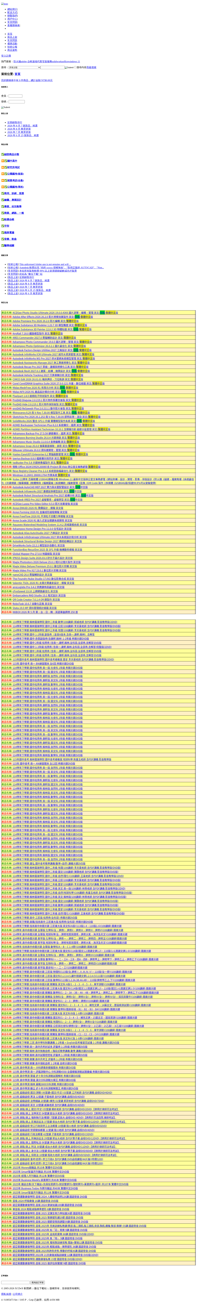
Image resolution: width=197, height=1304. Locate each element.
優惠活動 (12, 43)
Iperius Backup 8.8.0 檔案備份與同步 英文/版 (42, 458)
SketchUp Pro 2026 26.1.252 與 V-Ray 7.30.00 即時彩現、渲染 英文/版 (57, 416)
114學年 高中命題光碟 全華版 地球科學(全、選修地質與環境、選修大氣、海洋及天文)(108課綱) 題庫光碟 (70, 934)
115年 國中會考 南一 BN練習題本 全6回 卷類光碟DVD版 (43, 663)
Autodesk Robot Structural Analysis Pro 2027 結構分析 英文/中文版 (53, 495)
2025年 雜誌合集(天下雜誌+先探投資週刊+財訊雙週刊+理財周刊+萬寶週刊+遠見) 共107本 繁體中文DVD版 (71, 1184)
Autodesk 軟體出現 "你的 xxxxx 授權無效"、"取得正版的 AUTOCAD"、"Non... (61, 267)
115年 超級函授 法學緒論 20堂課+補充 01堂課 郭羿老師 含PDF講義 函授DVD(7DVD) (58, 1101)
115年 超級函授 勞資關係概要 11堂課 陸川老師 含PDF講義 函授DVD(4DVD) (53, 1130)
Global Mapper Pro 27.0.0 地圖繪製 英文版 (36, 553)
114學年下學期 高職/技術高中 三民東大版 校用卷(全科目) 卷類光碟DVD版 (53, 921)
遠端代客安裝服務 (42, 61)
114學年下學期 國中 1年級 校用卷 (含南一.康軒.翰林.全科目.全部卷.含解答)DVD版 (57, 651)
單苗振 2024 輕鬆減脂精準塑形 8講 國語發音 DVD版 (41, 1209)
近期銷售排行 (14, 122)
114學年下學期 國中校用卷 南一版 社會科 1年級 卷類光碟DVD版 (48, 667)
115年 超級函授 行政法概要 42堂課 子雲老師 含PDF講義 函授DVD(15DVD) (53, 1134)
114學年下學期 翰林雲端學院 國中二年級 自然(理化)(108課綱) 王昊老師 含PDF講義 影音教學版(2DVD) (68, 876)
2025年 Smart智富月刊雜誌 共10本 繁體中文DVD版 (41, 1171)
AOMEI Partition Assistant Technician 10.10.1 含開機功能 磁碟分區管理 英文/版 (61, 429)
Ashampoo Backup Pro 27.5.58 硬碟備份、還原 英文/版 (48, 433)
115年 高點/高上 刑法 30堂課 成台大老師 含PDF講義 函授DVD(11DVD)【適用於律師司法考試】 (65, 1146)
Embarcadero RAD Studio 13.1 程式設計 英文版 (39, 595)
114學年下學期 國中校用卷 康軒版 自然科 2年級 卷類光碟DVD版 (48, 705)
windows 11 (74, 61)
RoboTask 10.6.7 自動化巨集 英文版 (32, 603)
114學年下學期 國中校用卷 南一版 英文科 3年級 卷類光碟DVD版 (48, 730)
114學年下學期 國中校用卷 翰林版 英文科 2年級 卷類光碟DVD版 (48, 822)
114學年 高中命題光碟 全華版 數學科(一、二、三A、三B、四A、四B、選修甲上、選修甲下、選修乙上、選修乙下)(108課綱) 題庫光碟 (86, 959)
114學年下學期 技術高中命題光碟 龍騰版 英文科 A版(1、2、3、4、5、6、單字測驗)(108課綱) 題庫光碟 (69, 984)
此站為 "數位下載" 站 (30, 274)
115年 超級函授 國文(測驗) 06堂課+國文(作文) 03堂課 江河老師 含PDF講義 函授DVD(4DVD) (62, 1092)
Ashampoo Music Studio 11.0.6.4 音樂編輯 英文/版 (46, 441)
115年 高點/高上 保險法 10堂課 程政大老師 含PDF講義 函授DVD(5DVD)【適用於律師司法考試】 (65, 1155)
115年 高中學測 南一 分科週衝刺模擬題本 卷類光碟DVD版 (44, 1067)
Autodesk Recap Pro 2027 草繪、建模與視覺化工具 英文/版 (50, 366)
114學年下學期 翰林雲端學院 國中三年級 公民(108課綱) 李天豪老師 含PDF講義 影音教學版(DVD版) (67, 626)
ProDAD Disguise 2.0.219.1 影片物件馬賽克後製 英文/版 (48, 400)
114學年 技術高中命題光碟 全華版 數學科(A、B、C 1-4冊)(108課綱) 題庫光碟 (55, 946)
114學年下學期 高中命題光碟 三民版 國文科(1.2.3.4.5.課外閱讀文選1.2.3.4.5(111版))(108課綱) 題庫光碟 (69, 976)
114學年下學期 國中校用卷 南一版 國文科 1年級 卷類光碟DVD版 (48, 672)
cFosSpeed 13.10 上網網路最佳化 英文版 (35, 591)
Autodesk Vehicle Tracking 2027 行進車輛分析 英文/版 (48, 375)
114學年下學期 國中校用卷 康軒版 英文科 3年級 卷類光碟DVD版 (48, 842)
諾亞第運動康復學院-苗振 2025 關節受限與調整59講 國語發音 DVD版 (50, 1221)
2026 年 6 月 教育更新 (31, 293)
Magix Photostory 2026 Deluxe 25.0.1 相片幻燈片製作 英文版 (47, 562)
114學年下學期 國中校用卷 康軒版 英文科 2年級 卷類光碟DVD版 (48, 709)
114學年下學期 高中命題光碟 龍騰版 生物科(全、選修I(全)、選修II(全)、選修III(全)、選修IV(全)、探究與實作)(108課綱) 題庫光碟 (83, 996)
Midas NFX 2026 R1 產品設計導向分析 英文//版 (46, 391)
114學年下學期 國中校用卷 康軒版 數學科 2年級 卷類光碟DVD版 (48, 713)
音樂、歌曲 (10, 239)
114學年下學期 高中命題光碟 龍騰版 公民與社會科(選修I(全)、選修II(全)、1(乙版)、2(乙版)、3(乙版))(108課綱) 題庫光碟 (78, 1026)
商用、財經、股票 (14, 193)
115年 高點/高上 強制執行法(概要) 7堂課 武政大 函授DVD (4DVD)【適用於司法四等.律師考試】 (64, 1117)
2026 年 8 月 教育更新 (19, 129)
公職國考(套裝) (15, 173)
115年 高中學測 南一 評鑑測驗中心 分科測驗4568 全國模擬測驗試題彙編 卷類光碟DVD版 (61, 1071)
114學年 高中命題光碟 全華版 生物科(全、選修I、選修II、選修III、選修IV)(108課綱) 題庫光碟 (64, 955)
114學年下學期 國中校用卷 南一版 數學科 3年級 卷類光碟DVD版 (48, 734)
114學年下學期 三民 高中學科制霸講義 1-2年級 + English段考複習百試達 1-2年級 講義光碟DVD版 (66, 1042)
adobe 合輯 (26, 61)
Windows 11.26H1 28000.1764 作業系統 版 (41, 475)
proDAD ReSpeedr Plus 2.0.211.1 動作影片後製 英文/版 (48, 408)
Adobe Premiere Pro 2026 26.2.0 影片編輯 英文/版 (46, 321)
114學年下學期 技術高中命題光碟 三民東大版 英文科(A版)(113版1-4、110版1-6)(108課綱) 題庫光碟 (67, 926)
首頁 (9, 34)
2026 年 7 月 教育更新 (19, 132)
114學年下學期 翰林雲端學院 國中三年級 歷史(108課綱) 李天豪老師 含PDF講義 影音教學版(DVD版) (67, 909)
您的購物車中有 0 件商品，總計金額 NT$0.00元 (27, 80)
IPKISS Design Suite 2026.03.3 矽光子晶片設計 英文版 (43, 558)
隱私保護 (6, 1294)
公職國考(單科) (15, 187)
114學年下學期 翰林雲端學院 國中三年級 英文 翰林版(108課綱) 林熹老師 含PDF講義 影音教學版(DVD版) (69, 896)
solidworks (57, 61)
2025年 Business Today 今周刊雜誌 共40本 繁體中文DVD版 (45, 1188)
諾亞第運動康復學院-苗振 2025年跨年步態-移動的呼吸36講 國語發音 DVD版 (54, 1250)
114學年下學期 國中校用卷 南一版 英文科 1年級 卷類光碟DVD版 (48, 772)
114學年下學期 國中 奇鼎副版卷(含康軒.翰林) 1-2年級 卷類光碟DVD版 (51, 638)
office (65, 61)
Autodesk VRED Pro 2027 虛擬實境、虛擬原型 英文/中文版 (47, 499)
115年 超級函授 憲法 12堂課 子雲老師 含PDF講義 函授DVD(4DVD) (49, 1096)
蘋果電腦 (9, 232)
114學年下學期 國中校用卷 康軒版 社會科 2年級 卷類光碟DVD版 (48, 809)
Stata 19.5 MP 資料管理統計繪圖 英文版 (35, 608)
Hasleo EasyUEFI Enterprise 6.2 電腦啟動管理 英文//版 (50, 454)
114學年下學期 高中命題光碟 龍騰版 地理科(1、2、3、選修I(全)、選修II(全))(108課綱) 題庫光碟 (65, 1021)
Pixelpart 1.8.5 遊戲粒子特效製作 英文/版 (40, 396)
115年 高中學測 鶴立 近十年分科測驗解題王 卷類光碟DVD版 (45, 1088)
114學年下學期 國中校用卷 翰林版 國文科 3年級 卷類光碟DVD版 (48, 855)
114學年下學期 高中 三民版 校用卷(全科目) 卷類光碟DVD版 (45, 917)
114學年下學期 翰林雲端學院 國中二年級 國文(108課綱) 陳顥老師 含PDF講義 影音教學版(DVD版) (65, 871)
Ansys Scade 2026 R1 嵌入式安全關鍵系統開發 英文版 (42, 520)
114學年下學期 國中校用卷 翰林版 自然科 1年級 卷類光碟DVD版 (48, 788)
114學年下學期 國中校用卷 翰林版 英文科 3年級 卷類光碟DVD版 (48, 751)
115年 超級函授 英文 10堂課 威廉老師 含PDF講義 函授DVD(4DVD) (49, 1105)
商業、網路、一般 (14, 213)
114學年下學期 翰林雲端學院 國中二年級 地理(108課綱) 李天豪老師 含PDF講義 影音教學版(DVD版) (67, 867)
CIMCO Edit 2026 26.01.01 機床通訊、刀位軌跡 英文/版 (48, 379)
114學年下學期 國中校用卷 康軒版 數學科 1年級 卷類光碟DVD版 (48, 684)
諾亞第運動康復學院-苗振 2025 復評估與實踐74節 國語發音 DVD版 (49, 1263)
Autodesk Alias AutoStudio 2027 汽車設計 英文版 (40, 533)
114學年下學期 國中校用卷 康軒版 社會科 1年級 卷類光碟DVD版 (48, 780)
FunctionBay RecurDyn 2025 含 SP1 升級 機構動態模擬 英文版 (47, 549)
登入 (3, 55)
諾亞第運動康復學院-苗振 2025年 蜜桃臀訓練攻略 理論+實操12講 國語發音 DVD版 (58, 1242)
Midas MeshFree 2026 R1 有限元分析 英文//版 (45, 387)
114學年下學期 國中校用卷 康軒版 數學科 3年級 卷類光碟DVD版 (48, 847)
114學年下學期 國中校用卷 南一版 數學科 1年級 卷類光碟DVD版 (48, 776)
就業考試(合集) (15, 180)
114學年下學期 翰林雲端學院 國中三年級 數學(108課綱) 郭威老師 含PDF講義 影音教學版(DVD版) (65, 905)
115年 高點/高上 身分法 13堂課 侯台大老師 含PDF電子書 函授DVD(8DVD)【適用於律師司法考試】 (66, 1151)
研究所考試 (13, 167)
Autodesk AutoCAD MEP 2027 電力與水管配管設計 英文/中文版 (50, 487)
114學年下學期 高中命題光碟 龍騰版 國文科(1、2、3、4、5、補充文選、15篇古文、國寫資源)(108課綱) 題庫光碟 (75, 1017)
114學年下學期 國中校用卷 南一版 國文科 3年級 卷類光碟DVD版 (48, 834)
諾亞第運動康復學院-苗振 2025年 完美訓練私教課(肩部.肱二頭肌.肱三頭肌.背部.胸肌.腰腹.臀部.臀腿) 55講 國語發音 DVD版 (79, 1225)
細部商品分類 (11, 154)
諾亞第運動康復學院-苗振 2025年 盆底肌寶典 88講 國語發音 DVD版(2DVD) (53, 1234)
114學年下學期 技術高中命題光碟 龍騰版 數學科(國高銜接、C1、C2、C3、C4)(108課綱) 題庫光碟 (66, 1034)
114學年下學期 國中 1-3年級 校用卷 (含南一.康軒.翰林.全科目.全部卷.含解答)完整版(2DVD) (62, 647)
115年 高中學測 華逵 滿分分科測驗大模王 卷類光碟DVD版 (44, 1080)
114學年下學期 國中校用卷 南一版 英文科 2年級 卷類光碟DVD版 (48, 801)
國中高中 (12, 160)
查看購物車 (13, 25)
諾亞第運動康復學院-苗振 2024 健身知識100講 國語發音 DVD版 (47, 1205)
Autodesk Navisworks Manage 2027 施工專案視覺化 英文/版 (51, 362)
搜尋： (5, 67)
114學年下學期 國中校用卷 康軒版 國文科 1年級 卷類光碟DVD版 (48, 784)
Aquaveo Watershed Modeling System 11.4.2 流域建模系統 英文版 (50, 524)
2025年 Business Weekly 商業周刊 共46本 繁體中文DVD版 (45, 1180)
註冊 (8, 55)
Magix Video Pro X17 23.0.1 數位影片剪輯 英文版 (39, 570)
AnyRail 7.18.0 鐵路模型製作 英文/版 (38, 333)
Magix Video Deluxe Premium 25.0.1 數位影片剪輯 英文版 (45, 566)
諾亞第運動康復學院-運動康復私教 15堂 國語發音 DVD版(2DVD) (47, 1259)
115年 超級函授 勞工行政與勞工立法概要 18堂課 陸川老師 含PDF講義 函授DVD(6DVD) (60, 1126)
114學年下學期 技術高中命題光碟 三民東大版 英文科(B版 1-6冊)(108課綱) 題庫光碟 (58, 1013)
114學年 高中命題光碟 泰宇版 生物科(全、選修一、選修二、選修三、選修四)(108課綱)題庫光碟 (65, 963)
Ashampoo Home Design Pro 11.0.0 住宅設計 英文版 (42, 528)
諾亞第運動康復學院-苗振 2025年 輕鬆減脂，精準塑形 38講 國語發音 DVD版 (54, 1246)
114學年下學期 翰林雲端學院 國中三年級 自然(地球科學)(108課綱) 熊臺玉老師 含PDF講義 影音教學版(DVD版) (72, 892)
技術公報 (12, 47)
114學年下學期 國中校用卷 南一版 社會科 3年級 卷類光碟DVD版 (48, 830)
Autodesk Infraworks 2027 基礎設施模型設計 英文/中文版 (47, 491)
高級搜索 (91, 67)
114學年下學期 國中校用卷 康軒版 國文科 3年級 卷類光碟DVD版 (48, 742)
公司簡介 (18, 1294)
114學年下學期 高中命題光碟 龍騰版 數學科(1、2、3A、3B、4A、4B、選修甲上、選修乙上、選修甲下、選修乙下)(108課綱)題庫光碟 (86, 992)
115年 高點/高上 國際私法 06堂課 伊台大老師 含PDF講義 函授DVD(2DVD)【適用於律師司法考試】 (66, 1142)
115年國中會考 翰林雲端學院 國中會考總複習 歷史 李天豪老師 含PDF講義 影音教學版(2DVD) (63, 659)
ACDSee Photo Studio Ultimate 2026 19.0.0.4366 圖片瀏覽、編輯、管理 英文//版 (65, 312)
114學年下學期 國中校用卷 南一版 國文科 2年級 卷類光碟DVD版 (48, 701)
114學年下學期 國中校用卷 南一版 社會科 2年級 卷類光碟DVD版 (48, 697)
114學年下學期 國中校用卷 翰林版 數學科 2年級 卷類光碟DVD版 (48, 826)
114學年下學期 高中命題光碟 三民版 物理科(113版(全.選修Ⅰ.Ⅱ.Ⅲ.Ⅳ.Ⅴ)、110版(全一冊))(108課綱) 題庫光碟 (72, 971)
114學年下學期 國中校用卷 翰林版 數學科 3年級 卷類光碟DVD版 (48, 755)
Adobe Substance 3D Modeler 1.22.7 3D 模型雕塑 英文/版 (50, 325)
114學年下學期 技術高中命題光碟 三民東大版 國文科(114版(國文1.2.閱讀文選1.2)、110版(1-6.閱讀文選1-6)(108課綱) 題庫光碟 (82, 951)
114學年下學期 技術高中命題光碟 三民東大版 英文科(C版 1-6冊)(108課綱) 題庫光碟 (58, 1038)
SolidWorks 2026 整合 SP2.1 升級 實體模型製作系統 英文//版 (54, 421)
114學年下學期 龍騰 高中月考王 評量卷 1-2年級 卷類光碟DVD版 (47, 1059)
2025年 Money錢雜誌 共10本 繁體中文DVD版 (37, 1167)
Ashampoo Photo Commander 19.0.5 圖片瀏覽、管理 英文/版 (52, 342)
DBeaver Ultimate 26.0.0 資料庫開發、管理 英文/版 (46, 450)
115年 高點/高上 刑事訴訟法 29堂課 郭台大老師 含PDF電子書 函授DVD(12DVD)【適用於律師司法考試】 (69, 1138)
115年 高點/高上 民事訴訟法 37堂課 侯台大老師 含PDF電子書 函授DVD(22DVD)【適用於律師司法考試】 (69, 1121)
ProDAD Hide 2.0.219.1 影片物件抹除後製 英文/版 (45, 404)
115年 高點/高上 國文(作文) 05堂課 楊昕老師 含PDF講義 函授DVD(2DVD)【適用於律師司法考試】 (66, 1109)
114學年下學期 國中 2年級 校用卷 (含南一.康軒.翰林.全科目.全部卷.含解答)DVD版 (57, 642)
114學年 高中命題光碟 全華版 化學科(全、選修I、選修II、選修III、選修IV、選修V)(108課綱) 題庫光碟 (68, 930)
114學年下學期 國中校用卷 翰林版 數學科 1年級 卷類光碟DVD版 (48, 797)
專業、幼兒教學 (13, 206)
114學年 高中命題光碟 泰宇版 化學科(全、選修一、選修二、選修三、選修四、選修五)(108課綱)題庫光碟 (70, 938)
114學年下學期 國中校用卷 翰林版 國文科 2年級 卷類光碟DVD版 (48, 722)
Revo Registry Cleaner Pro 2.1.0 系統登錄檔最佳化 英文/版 (50, 471)
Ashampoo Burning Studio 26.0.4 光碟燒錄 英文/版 (46, 437)
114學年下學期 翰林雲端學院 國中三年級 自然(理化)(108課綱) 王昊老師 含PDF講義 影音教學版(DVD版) (69, 913)
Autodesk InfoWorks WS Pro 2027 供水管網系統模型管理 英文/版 (54, 358)
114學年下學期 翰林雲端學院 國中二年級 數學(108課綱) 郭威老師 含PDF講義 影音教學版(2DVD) (65, 622)
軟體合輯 (9, 219)
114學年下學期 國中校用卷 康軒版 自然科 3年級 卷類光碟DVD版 (48, 838)
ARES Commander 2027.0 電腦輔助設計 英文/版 (44, 337)
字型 (6, 226)
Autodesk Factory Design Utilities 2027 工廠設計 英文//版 (52, 350)
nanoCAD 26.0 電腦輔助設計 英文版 (32, 574)
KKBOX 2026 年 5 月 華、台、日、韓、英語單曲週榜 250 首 (45, 612)
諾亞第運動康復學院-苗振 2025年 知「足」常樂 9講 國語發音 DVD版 (50, 1230)
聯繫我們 (12, 15)
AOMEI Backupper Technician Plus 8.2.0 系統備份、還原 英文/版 (54, 425)
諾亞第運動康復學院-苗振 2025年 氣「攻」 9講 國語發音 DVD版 (47, 1238)
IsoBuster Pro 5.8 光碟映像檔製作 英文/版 (41, 462)
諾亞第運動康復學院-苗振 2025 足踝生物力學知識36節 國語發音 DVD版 (52, 1213)
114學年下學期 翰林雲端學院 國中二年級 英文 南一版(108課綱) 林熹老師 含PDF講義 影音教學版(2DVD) (69, 888)
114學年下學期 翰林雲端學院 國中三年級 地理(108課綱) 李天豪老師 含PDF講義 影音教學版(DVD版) (67, 630)
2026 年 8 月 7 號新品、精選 (22, 125)
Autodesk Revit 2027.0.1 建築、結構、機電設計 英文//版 (51, 371)
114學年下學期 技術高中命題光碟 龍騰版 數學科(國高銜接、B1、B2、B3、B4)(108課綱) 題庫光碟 (66, 1009)
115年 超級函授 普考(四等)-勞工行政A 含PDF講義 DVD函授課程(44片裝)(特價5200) (58, 1159)
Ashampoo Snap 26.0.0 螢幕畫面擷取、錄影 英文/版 (47, 446)
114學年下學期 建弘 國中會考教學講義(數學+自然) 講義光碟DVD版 (49, 863)
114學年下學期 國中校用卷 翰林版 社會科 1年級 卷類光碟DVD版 (48, 688)
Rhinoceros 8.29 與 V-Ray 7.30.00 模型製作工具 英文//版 (51, 412)
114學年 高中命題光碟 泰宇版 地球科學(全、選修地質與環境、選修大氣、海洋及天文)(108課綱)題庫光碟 (70, 942)
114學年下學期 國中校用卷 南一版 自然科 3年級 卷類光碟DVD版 (48, 726)
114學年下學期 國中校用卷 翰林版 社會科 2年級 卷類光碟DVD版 (48, 717)
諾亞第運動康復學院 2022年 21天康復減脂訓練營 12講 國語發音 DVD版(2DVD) (55, 1255)
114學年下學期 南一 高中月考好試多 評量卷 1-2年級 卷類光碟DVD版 (50, 1046)
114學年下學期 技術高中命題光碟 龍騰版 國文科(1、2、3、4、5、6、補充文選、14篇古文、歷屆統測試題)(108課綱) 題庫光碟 (82, 1005)
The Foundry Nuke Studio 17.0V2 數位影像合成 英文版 (43, 578)
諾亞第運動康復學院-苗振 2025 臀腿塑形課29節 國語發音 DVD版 (48, 1217)
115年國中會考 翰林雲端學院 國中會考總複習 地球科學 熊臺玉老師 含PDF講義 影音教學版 (62, 759)
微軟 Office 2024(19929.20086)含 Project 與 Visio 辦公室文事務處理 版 (57, 466)
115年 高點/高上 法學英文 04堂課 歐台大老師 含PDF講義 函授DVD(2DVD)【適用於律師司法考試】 (66, 1113)
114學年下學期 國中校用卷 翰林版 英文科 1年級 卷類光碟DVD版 (48, 792)
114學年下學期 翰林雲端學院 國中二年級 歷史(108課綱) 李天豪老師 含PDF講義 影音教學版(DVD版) (67, 884)
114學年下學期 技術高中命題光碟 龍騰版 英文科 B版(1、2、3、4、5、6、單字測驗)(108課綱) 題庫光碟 (69, 1030)
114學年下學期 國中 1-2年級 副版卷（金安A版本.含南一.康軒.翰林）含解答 (54, 634)
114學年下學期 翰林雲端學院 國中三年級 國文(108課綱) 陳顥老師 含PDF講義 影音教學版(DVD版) (65, 901)
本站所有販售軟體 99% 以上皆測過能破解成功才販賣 (48, 270)
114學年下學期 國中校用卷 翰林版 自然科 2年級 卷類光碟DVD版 (48, 817)
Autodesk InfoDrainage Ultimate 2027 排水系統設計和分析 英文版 (50, 537)
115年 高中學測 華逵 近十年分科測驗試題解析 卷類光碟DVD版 (47, 1076)
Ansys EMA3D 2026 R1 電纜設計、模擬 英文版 (38, 508)
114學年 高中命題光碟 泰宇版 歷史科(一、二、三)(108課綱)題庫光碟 (50, 967)
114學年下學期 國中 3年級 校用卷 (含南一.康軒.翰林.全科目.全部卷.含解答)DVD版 (57, 655)
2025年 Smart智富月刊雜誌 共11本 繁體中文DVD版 (41, 1192)
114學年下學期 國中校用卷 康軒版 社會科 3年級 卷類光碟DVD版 (48, 738)
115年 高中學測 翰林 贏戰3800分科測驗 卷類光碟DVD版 (43, 1084)
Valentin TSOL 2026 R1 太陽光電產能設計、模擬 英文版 (43, 583)
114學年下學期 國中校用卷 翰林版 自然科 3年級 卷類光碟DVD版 (48, 747)
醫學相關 (9, 245)
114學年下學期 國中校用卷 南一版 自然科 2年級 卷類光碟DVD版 (48, 859)
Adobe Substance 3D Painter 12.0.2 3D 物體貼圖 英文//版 (52, 329)
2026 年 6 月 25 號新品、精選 (23, 135)
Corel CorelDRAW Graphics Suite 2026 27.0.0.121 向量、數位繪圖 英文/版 (59, 383)
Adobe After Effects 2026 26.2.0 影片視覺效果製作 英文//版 (53, 317)
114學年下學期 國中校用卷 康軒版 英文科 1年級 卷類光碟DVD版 (48, 680)
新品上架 (12, 37)
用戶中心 (12, 19)
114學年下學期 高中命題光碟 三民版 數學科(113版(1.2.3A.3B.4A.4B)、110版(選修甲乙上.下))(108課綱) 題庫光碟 (74, 980)
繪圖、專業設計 (13, 200)
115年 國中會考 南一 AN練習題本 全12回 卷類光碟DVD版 (44, 763)
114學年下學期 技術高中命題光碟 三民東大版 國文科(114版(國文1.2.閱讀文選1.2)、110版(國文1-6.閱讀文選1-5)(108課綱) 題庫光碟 (84, 988)
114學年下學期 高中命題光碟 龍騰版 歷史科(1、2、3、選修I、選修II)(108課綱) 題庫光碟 (61, 1001)
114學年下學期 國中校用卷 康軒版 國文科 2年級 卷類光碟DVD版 (48, 813)
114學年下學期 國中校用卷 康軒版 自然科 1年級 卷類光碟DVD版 (48, 676)
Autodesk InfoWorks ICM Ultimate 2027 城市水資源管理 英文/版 (53, 354)
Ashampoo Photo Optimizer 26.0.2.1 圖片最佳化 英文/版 (49, 346)
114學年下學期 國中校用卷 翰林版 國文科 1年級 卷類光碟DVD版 (48, 692)
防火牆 (17, 61)
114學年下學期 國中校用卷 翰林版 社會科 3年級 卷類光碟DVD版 (48, 851)
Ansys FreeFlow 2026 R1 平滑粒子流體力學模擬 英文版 (43, 516)
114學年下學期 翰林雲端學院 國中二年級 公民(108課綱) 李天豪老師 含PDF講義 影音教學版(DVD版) (67, 880)
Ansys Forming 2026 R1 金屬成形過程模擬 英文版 (40, 512)
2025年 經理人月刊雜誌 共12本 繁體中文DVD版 (38, 1176)
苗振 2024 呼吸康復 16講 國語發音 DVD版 (35, 1201)
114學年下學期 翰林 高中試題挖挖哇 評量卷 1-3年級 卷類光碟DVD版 (50, 1055)
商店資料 (12, 50)
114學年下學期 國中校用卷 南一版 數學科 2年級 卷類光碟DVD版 (48, 805)
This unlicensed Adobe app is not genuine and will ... (45, 264)
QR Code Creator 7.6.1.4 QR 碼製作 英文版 (36, 599)
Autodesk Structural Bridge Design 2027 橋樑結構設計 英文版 (47, 541)
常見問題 (12, 22)
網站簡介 (12, 9)
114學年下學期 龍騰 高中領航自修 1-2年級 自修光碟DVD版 (45, 1063)
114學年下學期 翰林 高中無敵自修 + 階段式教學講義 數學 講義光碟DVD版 (53, 1051)
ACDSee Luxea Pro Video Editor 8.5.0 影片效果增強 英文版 (45, 503)
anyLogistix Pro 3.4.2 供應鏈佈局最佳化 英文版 (38, 587)
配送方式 (12, 12)
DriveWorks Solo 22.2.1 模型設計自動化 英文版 (39, 545)
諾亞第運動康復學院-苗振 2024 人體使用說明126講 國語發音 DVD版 (50, 1196)
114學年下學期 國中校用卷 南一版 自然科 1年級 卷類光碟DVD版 (48, 767)
